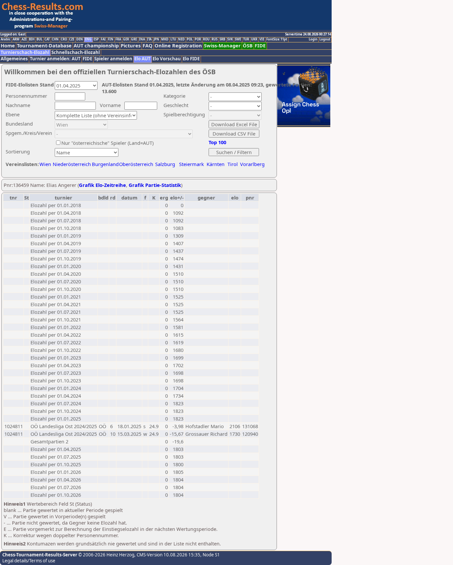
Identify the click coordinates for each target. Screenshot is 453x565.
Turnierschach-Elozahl (25, 52)
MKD (164, 39)
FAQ (148, 45)
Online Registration (178, 45)
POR (198, 39)
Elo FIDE (191, 59)
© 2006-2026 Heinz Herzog (105, 555)
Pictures (131, 45)
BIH (31, 39)
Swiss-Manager (222, 45)
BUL (39, 39)
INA (142, 39)
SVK (230, 39)
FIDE (260, 45)
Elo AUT (142, 59)
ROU (206, 39)
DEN (79, 39)
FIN (110, 39)
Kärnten (216, 164)
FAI (103, 39)
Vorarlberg (252, 164)
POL (190, 39)
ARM (16, 39)
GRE (134, 39)
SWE (238, 39)
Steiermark (191, 164)
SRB (222, 39)
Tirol (232, 164)
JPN (156, 39)
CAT (47, 39)
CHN (55, 39)
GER (126, 39)
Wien (45, 164)
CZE (71, 39)
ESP (96, 39)
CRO (64, 39)
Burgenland (105, 164)
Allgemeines (14, 59)
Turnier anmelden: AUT (55, 59)
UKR (254, 39)
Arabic (6, 39)
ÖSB (248, 45)
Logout (324, 39)
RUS (215, 39)
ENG (88, 39)
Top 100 (217, 142)
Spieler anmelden (113, 59)
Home (8, 45)
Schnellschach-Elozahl (75, 52)
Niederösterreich (71, 164)
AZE (24, 39)
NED (181, 39)
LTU (173, 39)
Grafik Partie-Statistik (155, 185)
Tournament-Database (44, 45)
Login (313, 39)
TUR (246, 39)
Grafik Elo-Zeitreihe (102, 185)
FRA (118, 39)
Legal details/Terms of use (28, 561)
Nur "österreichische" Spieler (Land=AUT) (107, 143)
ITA (149, 39)
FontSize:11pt (276, 39)
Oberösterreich (136, 164)
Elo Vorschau (167, 59)
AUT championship (96, 45)
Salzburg (165, 164)
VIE (261, 39)
